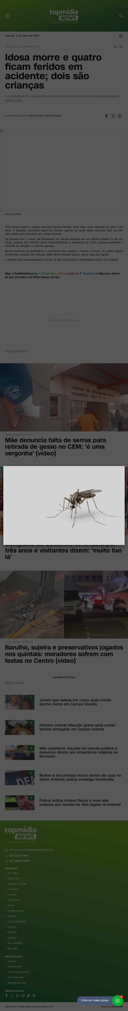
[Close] (125, 466)
